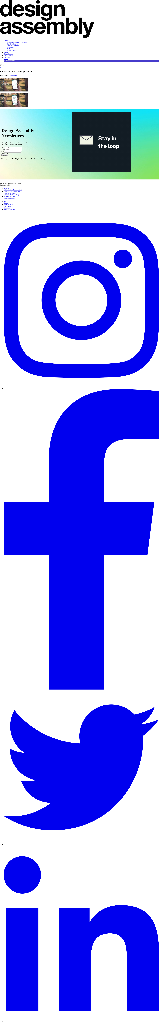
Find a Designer (8, 55)
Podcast (9, 49)
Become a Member (9, 60)
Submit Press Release (10, 193)
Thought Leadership (13, 45)
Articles (6, 40)
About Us (6, 188)
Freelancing (10, 47)
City (2, 151)
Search (6, 59)
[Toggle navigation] (0, 64)
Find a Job (7, 57)
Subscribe (5, 155)
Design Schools (11, 50)
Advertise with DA (9, 196)
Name (3, 149)
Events (6, 52)
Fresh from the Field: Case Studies (17, 42)
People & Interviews (13, 44)
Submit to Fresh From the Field (13, 190)
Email (3, 147)
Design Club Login (9, 198)
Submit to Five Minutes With (12, 191)
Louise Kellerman (14, 75)
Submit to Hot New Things (12, 195)
